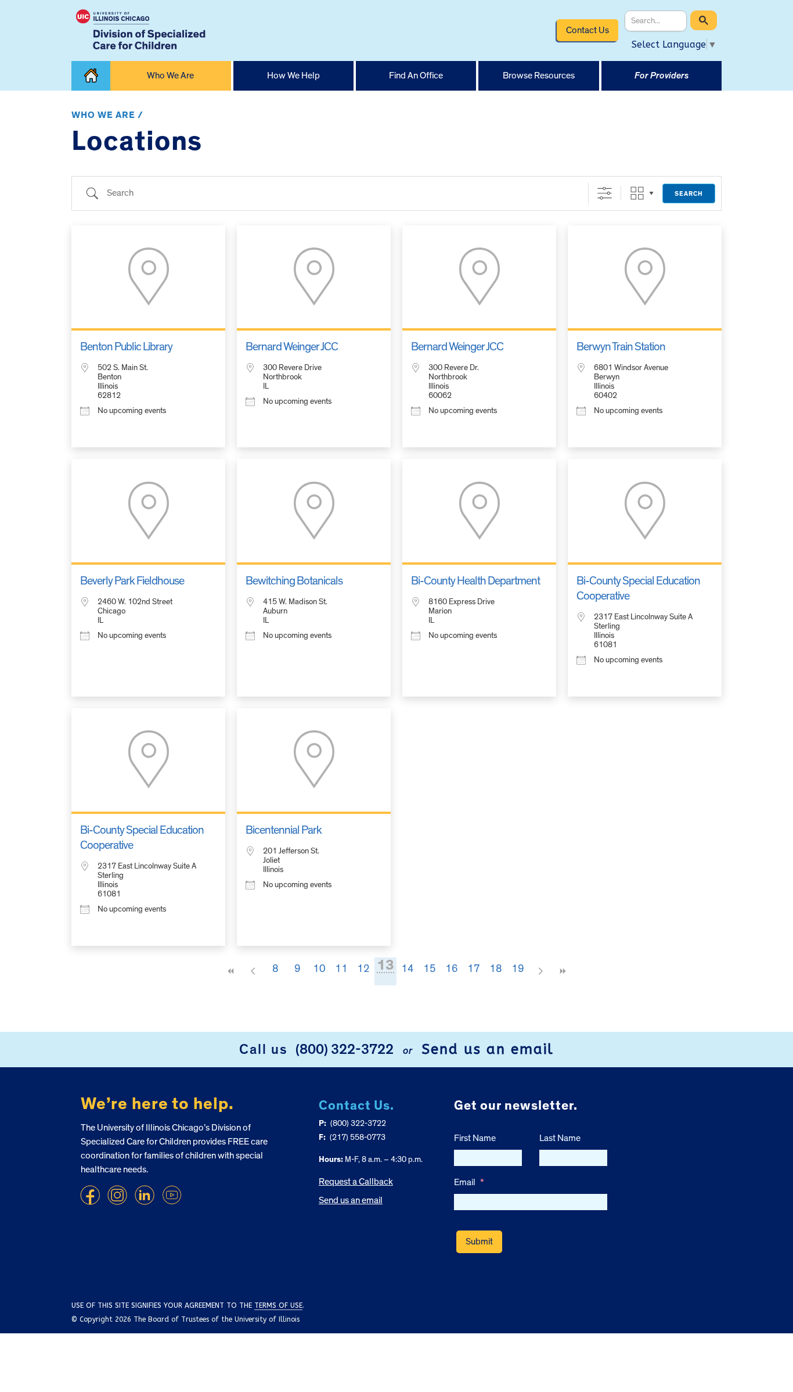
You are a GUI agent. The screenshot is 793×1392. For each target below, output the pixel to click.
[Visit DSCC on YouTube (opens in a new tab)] (172, 1195)
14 (407, 969)
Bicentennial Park (284, 830)
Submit (479, 1241)
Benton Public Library (126, 347)
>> (562, 971)
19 (517, 969)
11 (341, 969)
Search (689, 194)
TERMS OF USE (278, 1305)
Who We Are (170, 75)
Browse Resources (539, 75)
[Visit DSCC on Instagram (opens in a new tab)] (117, 1195)
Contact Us (587, 30)
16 (451, 969)
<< (231, 971)
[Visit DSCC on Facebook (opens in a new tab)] (90, 1195)
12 (363, 969)
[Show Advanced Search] (604, 193)
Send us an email (487, 1049)
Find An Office (416, 75)
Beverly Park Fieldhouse (132, 581)
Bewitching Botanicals (294, 581)
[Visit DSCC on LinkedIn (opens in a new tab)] (144, 1195)
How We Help (293, 75)
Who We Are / (107, 115)
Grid (637, 193)
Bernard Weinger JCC (292, 347)
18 (495, 969)
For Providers (662, 75)
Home (90, 76)
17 (473, 969)
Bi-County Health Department (475, 581)
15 (429, 969)
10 (319, 969)
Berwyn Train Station (620, 347)
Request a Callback (356, 1181)
